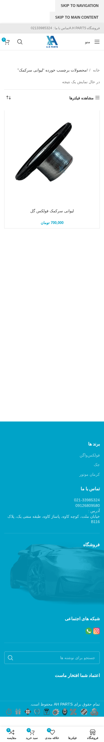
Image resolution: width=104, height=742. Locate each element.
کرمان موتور (89, 474)
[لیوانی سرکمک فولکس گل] (52, 158)
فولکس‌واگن (90, 455)
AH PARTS (63, 704)
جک (97, 464)
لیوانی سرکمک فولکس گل (52, 211)
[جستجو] (19, 41)
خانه (96, 70)
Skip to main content (76, 17)
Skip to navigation (79, 6)
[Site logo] (52, 41)
